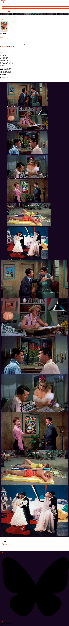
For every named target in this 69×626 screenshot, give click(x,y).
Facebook (4, 552)
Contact (3, 7)
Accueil (3, 1)
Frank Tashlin (1, 37)
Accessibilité (3, 2)
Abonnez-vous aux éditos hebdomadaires (6, 623)
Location (3, 5)
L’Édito (3, 3)
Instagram (4, 621)
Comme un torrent (4, 543)
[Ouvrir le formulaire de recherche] (35, 10)
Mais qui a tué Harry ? (5, 545)
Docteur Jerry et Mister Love (5, 544)
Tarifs (2, 4)
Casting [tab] (3, 20)
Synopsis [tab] (3, 19)
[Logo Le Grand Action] (3, 0)
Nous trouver (5, 8)
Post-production (5, 6)
